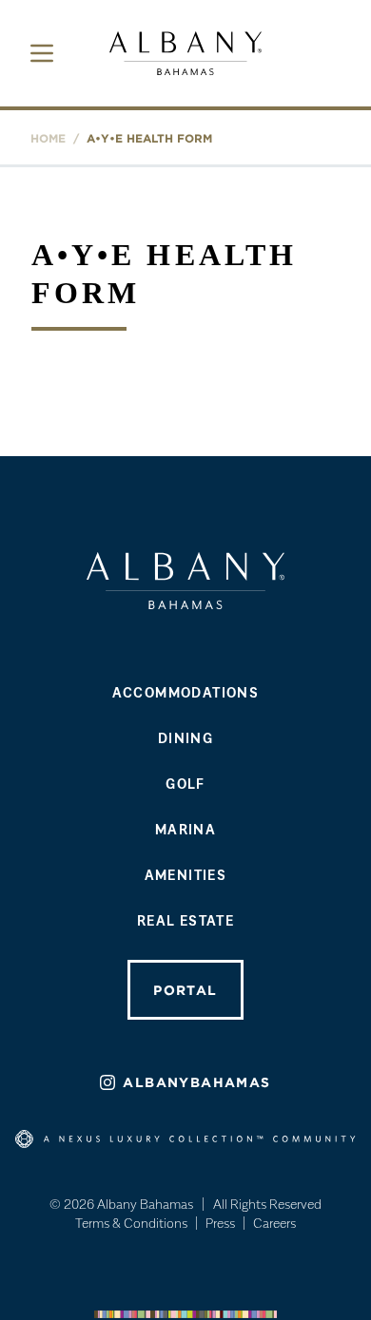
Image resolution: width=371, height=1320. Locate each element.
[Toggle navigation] (42, 53)
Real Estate (185, 919)
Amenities (186, 874)
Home (48, 138)
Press (220, 1223)
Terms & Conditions (131, 1223)
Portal (185, 990)
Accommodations (186, 691)
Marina (185, 828)
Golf (185, 783)
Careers (274, 1223)
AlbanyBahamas (196, 1082)
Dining (185, 737)
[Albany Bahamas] (185, 53)
